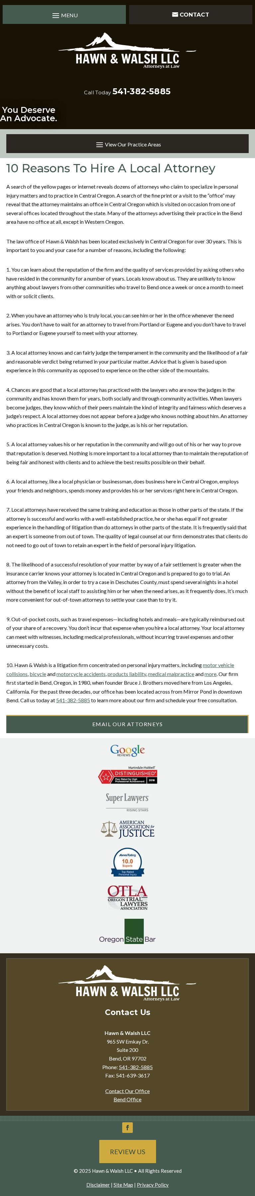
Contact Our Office (127, 1091)
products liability (127, 674)
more (210, 674)
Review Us (127, 1151)
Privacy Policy (153, 1185)
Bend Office (127, 1099)
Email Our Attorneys (127, 724)
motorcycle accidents (81, 674)
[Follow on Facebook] (127, 1127)
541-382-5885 (142, 91)
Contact (194, 14)
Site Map (123, 1185)
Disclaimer (98, 1185)
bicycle (38, 674)
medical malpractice (171, 674)
